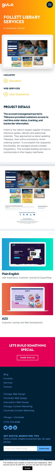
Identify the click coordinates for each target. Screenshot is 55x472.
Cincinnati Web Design (15, 398)
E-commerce (10, 28)
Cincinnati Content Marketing (19, 410)
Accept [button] (27, 468)
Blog (6, 374)
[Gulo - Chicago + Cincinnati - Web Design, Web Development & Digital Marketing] (7, 5)
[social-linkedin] (10, 428)
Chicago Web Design (14, 394)
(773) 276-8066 (12, 422)
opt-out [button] (39, 465)
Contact (8, 386)
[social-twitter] (6, 428)
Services (8, 382)
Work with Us (27, 357)
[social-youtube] (15, 428)
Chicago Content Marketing (18, 406)
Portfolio (8, 378)
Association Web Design (16, 402)
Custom (21, 28)
